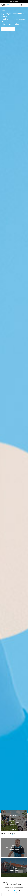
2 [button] (15, 829)
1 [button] (12, 829)
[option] (14, 820)
